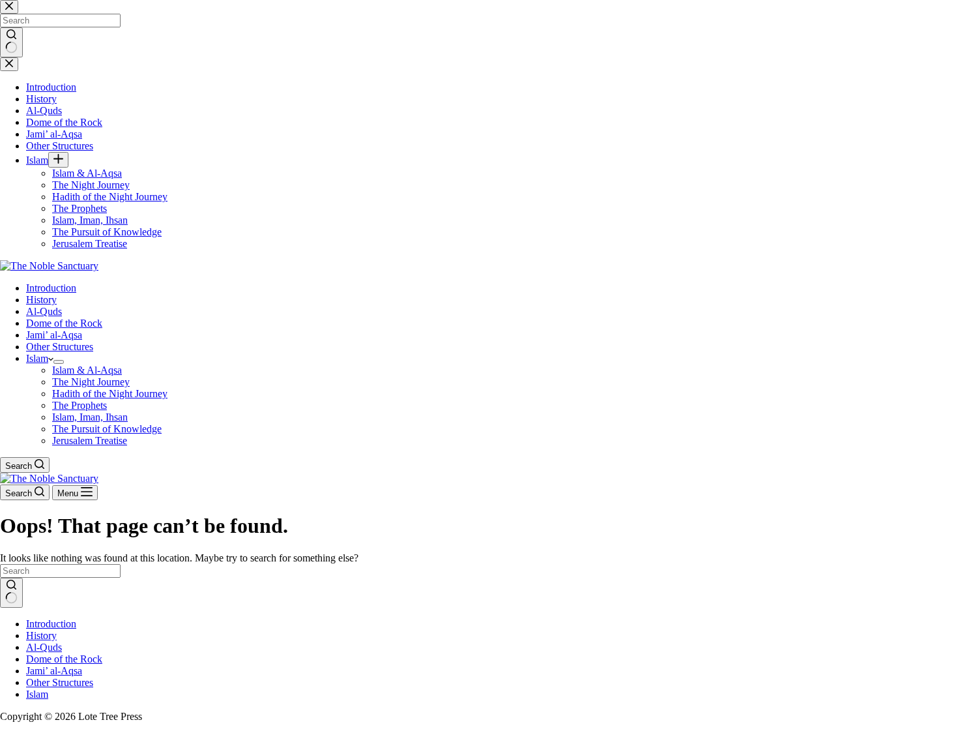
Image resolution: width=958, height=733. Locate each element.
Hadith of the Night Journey (109, 393)
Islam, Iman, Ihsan (90, 417)
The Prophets (79, 405)
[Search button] (11, 593)
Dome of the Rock (64, 323)
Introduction (51, 287)
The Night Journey (91, 381)
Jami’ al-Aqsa (54, 334)
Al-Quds (44, 311)
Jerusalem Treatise (89, 440)
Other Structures (59, 346)
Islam (37, 358)
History (41, 299)
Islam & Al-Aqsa (87, 370)
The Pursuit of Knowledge (107, 428)
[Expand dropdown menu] (58, 362)
